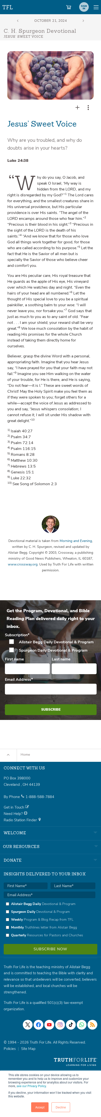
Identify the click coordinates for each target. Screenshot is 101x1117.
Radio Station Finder (21, 820)
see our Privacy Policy (31, 1086)
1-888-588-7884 (39, 796)
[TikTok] (71, 1025)
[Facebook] (38, 1025)
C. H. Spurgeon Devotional (40, 31)
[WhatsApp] (82, 1025)
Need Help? (14, 813)
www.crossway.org (23, 564)
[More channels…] (92, 1025)
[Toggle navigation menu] (96, 7)
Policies (10, 1048)
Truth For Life (7, 6)
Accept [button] (39, 1107)
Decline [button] (61, 1107)
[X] (28, 1025)
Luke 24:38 (17, 160)
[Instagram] (60, 1025)
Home (25, 754)
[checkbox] (51, 646)
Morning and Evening (76, 541)
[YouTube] (49, 1025)
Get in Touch (14, 807)
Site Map (28, 1048)
